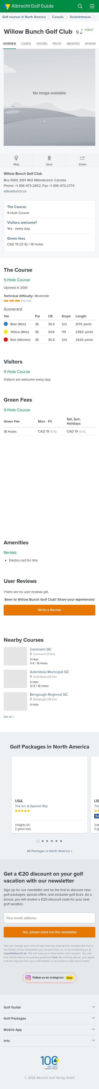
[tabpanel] (49, 797)
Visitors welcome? (22, 222)
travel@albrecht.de (15, 953)
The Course (16, 206)
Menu (92, 6)
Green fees (16, 238)
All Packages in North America (48, 851)
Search (80, 6)
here (55, 957)
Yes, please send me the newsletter (49, 932)
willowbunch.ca (15, 191)
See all (8, 717)
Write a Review (49, 609)
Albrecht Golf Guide (33, 6)
